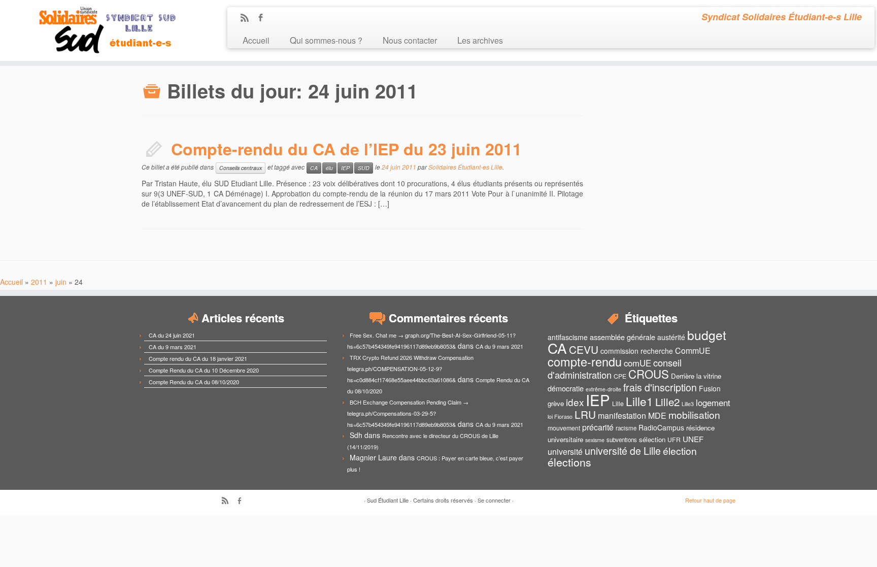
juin (60, 282)
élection (680, 451)
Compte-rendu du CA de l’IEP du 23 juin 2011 (346, 148)
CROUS (648, 373)
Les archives (480, 40)
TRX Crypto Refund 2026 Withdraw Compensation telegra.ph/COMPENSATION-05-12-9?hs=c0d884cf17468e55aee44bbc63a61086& (410, 368)
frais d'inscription (660, 387)
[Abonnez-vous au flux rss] (248, 18)
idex (575, 402)
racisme (626, 428)
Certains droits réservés (443, 500)
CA (314, 168)
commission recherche (636, 351)
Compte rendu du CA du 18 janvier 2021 (198, 358)
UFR (674, 439)
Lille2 (667, 401)
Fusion (710, 388)
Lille (618, 403)
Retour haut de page (710, 500)
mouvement (564, 427)
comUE (637, 363)
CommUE (693, 350)
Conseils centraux (240, 168)
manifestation (622, 415)
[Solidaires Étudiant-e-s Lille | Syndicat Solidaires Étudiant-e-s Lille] (101, 30)
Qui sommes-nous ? (326, 40)
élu (329, 168)
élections (569, 462)
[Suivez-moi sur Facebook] (264, 18)
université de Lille (623, 450)
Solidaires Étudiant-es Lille (465, 166)
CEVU (583, 349)
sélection (652, 439)
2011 (39, 282)
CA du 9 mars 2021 (172, 347)
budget (706, 335)
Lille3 (688, 404)
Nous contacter (410, 40)
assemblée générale (622, 336)
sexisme (594, 440)
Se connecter (494, 500)
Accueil (256, 40)
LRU (585, 414)
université (565, 451)
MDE (657, 415)
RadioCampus (661, 427)
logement (713, 402)
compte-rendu (585, 361)
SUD (363, 168)
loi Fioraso (560, 416)
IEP (345, 168)
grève (556, 403)
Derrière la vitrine (696, 376)
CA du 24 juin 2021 (172, 335)
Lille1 (639, 401)
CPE (620, 376)
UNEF (693, 438)
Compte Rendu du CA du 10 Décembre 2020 (204, 370)
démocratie (566, 388)
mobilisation (694, 415)
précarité (598, 427)
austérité (671, 337)
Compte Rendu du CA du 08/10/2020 (194, 382)
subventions (621, 440)
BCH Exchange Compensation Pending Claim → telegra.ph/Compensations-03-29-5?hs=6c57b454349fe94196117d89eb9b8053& (407, 413)
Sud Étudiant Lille (388, 500)
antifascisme (568, 337)
